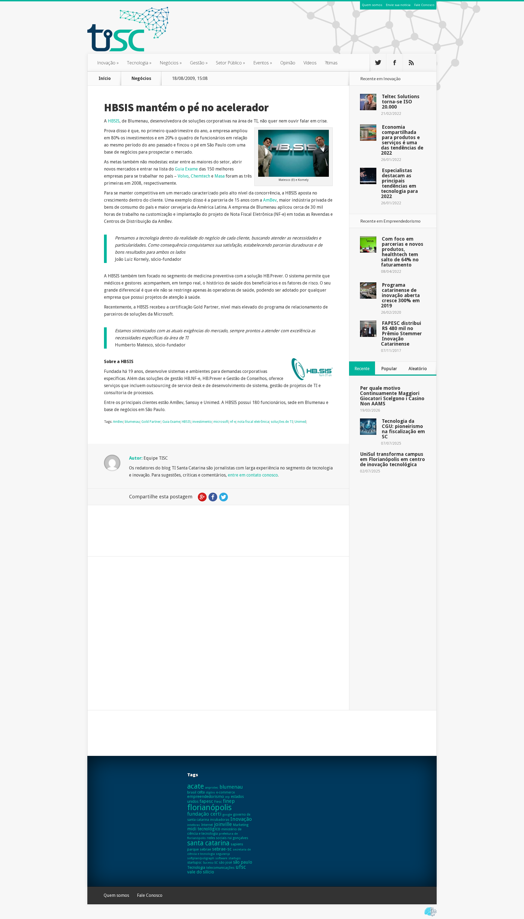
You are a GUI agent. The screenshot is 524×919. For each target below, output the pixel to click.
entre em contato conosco (253, 475)
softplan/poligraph (200, 858)
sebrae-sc (222, 849)
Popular (389, 368)
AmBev (270, 200)
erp (227, 797)
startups (234, 858)
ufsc (241, 867)
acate (195, 786)
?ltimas (331, 63)
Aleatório (418, 368)
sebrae (205, 849)
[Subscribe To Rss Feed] (411, 62)
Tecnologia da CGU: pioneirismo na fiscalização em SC (403, 428)
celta (201, 792)
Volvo (183, 176)
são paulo (242, 862)
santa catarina (208, 843)
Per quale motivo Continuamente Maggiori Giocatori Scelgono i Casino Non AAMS (392, 395)
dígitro (210, 792)
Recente (362, 368)
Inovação (108, 63)
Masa (220, 176)
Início (105, 78)
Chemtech (201, 176)
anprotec (211, 787)
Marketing (240, 825)
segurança (223, 854)
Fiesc (218, 802)
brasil (191, 792)
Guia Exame (186, 169)
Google (202, 497)
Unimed (300, 422)
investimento (202, 422)
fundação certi (204, 814)
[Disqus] (218, 641)
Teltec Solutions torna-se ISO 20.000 (400, 102)
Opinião (287, 63)
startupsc (194, 862)
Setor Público (230, 63)
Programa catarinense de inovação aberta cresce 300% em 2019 (400, 295)
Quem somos (372, 5)
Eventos (262, 63)
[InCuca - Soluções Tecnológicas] (430, 916)
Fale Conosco (424, 5)
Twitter (223, 497)
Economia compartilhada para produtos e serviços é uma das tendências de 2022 (402, 140)
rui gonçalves (238, 838)
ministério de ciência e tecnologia (214, 831)
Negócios (171, 63)
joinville (223, 824)
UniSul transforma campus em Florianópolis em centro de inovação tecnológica (392, 459)
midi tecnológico (203, 828)
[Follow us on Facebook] (394, 62)
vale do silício (200, 872)
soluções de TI (282, 422)
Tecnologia (139, 63)
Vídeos (310, 63)
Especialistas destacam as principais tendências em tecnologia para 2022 (399, 183)
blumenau (132, 422)
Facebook (213, 497)
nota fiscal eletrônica (253, 422)
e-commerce (225, 792)
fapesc (206, 801)
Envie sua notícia (398, 5)
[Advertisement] (337, 35)
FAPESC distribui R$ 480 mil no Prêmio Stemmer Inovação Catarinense (401, 333)
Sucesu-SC (210, 862)
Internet (207, 825)
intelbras (193, 825)
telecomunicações (220, 868)
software (221, 858)
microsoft (220, 422)
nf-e (233, 422)
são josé (225, 862)
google (227, 814)
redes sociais (217, 838)
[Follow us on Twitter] (378, 62)
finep (229, 801)
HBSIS (114, 121)
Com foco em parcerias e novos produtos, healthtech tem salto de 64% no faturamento (402, 252)
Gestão (199, 63)
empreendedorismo (205, 796)
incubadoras (219, 820)
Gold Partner (151, 422)
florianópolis (209, 807)
